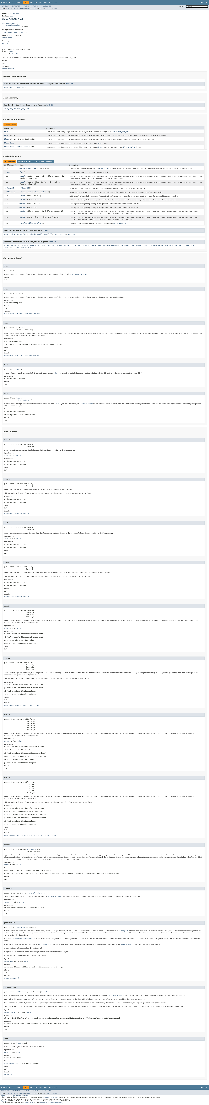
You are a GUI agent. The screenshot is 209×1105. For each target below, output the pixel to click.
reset (17, 247)
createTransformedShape (100, 245)
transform (23, 223)
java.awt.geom (15, 16)
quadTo (22, 211)
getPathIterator (26, 192)
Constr (22, 8)
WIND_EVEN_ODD (10, 109)
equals (6, 234)
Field (16, 8)
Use (31, 2)
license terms (29, 1102)
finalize (14, 234)
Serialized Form (8, 69)
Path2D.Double (10, 87)
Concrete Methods (44, 162)
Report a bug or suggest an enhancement (14, 1096)
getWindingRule (157, 245)
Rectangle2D (9, 188)
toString (57, 234)
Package (19, 2)
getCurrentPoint (127, 245)
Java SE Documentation (50, 1097)
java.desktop (14, 14)
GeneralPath (7, 38)
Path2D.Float (22, 87)
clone (21, 172)
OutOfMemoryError (11, 1063)
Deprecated (43, 2)
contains (24, 245)
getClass (23, 234)
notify (40, 234)
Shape (4, 32)
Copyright (4, 1101)
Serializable (12, 32)
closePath (15, 245)
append (22, 168)
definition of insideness (23, 938)
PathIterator (31, 168)
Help (55, 2)
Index (50, 2)
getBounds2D (24, 188)
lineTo (22, 196)
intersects (168, 245)
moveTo (22, 203)
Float (6, 131)
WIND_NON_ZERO (23, 109)
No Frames (34, 6)
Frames (26, 6)
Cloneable (23, 32)
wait (64, 234)
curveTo (22, 176)
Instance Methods (25, 162)
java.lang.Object (8, 23)
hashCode (32, 234)
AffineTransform (23, 147)
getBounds (115, 245)
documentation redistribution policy (51, 1102)
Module (12, 2)
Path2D (5, 43)
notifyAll (48, 234)
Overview (4, 2)
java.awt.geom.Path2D (14, 25)
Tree (35, 2)
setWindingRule (27, 247)
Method (29, 8)
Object (7, 172)
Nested (10, 8)
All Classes (46, 6)
